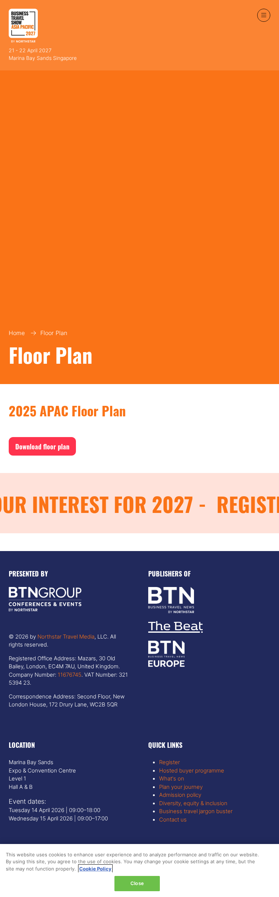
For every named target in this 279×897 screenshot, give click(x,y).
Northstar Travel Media (65, 636)
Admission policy (180, 795)
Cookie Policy (95, 868)
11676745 (68, 674)
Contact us (173, 819)
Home (17, 333)
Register (169, 762)
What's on (171, 778)
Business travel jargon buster (195, 811)
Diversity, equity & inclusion (193, 803)
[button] (263, 15)
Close (137, 883)
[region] (139, 870)
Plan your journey (181, 787)
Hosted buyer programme (191, 770)
